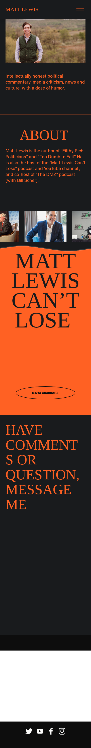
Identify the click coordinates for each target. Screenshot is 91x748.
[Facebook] (51, 731)
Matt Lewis (22, 9)
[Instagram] (62, 731)
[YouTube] (40, 731)
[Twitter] (28, 731)
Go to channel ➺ (45, 393)
